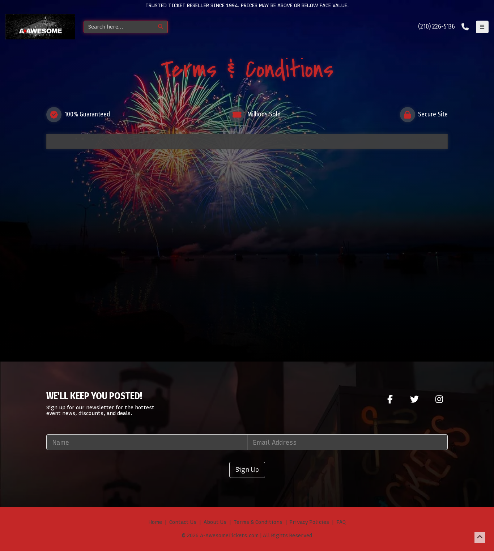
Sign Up (247, 469)
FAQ (341, 522)
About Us (215, 522)
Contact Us (182, 522)
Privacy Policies (309, 522)
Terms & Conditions (258, 522)
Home (155, 522)
